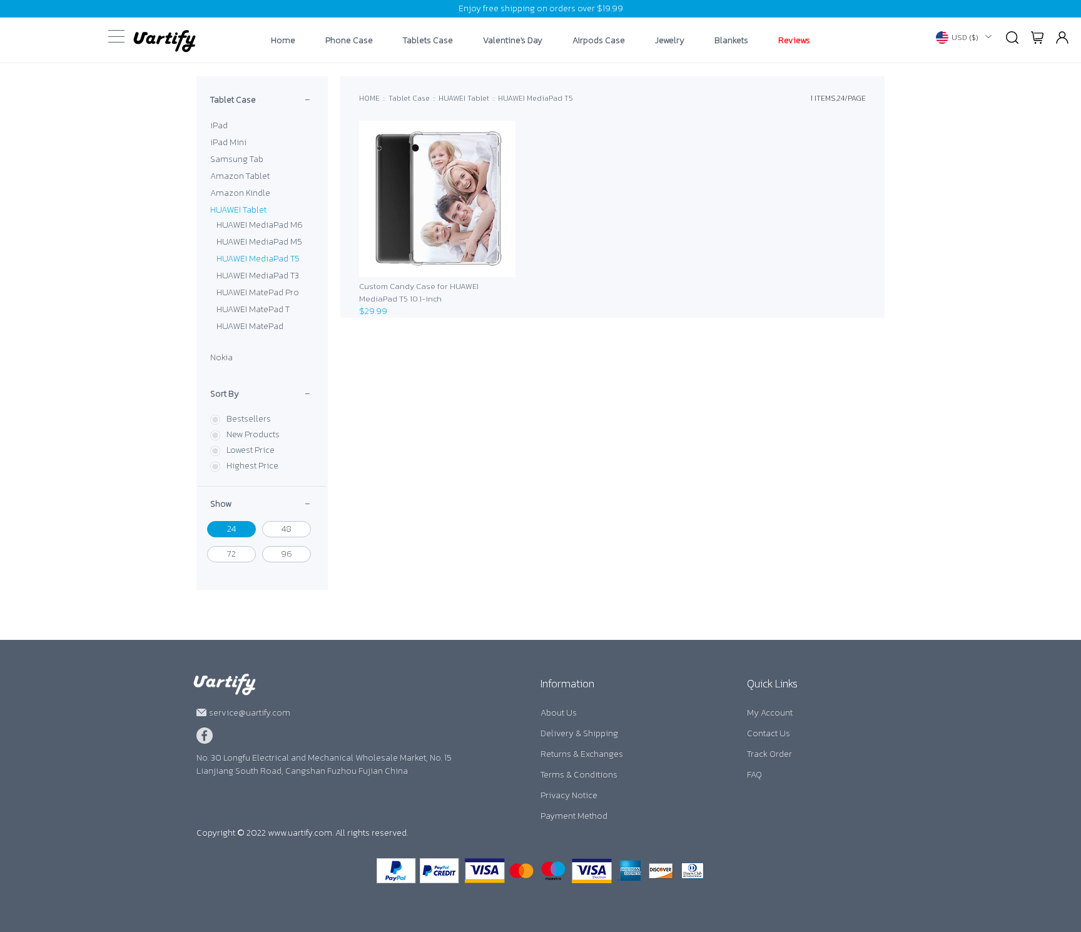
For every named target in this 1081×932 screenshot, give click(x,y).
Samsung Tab (236, 159)
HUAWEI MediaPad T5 (258, 258)
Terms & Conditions (578, 774)
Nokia (221, 357)
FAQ (754, 774)
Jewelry (669, 40)
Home (283, 40)
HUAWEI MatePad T (253, 309)
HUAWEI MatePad (249, 326)
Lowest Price (250, 450)
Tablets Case (428, 40)
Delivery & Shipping (579, 733)
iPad (219, 125)
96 (286, 553)
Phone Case (349, 40)
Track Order (769, 754)
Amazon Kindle (240, 193)
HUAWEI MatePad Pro (257, 292)
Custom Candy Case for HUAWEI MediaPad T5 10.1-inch (419, 292)
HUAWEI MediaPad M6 (259, 224)
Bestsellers (248, 418)
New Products (253, 434)
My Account (770, 712)
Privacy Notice (568, 795)
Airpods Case (598, 40)
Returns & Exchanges (581, 754)
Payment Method (573, 816)
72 (231, 553)
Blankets (731, 40)
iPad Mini (228, 142)
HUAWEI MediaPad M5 (259, 241)
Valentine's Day (512, 40)
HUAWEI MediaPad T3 (257, 275)
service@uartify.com (249, 712)
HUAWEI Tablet (238, 209)
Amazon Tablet (240, 176)
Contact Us (768, 733)
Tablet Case (233, 99)
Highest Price (252, 465)
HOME (369, 98)
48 (287, 528)
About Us (558, 712)
